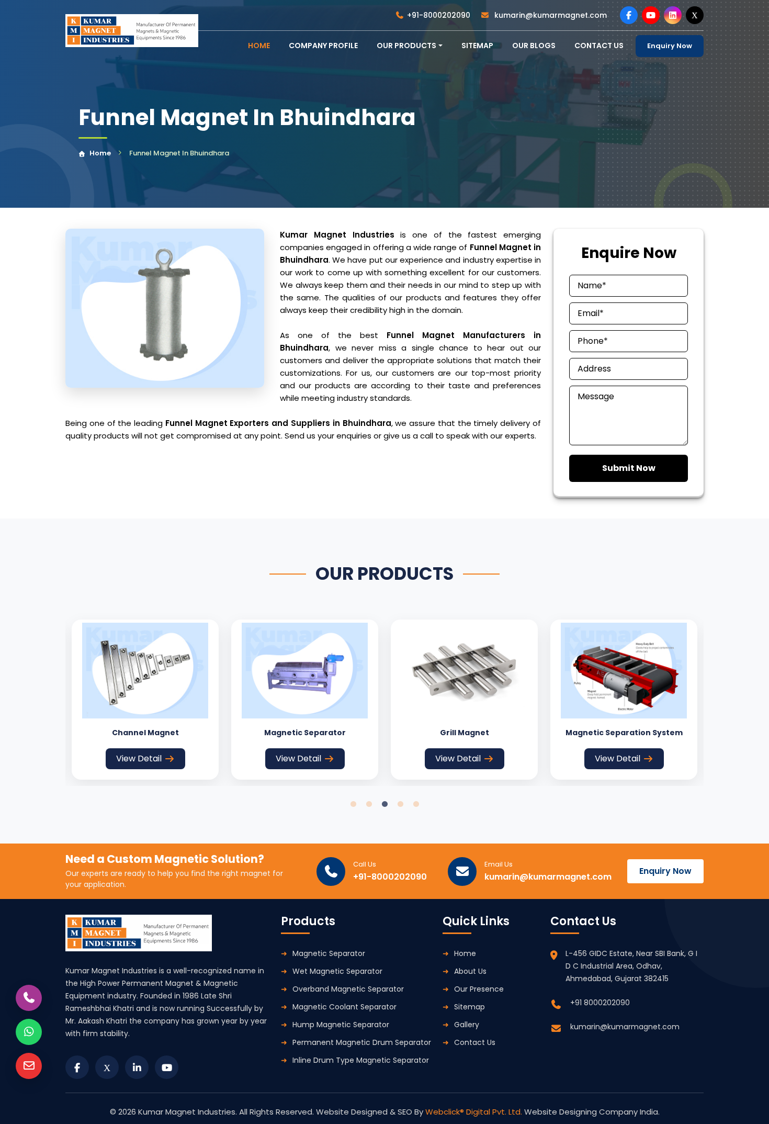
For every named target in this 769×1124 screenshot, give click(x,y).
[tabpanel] (145, 699)
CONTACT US (599, 45)
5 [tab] (416, 804)
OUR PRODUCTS (406, 45)
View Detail (139, 758)
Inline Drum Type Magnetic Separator (360, 1060)
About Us (470, 971)
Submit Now (628, 468)
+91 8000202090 (600, 1002)
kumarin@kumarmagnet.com (549, 15)
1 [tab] (353, 804)
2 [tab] (369, 804)
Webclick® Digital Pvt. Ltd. (474, 1111)
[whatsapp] (29, 1032)
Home (100, 153)
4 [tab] (400, 804)
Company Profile (323, 45)
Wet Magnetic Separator (337, 971)
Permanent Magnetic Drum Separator (361, 1042)
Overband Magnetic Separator (348, 989)
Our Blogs (534, 45)
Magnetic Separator (328, 953)
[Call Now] (29, 998)
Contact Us (474, 1042)
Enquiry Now (669, 46)
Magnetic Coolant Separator (344, 1007)
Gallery (466, 1024)
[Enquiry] (29, 1066)
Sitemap (477, 45)
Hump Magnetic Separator (340, 1024)
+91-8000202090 (438, 15)
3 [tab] (384, 804)
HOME (259, 45)
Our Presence (479, 989)
